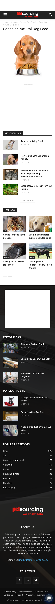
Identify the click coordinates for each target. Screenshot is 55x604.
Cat (5, 231)
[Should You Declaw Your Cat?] (10, 362)
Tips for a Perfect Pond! (32, 344)
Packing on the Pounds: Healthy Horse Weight (40, 264)
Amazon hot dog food (32, 141)
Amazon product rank (35, 595)
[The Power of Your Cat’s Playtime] (10, 377)
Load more (26, 200)
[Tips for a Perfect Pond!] (10, 348)
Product (19, 595)
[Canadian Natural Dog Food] (27, 76)
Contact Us (8, 595)
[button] (50, 15)
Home (5, 22)
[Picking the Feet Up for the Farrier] (14, 251)
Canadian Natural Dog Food (23, 22)
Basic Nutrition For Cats (32, 412)
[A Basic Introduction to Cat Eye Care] (10, 430)
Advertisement (25, 591)
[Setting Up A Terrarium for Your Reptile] (10, 189)
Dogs (32, 231)
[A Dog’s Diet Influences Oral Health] (10, 401)
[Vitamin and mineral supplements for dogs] (40, 224)
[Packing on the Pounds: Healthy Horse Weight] (40, 251)
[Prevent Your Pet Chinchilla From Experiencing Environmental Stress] (10, 174)
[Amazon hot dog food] (10, 145)
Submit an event (41, 591)
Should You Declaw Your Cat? (35, 359)
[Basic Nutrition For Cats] (10, 416)
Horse (6, 258)
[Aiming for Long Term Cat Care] (14, 224)
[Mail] (27, 580)
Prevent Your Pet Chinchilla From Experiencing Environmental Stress (34, 173)
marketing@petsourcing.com (33, 559)
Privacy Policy (10, 591)
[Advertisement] (27, 5)
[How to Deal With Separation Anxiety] (10, 159)
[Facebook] (19, 580)
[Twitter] (36, 580)
